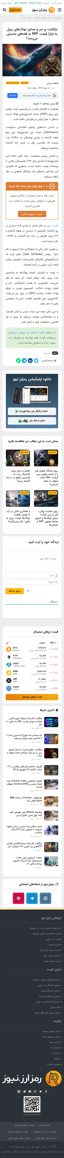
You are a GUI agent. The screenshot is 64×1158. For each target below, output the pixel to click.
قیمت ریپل (52, 226)
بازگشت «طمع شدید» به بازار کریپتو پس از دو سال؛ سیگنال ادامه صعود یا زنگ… (24, 753)
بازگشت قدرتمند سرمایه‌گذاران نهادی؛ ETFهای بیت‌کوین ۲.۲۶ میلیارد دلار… (24, 845)
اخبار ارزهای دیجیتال (51, 1031)
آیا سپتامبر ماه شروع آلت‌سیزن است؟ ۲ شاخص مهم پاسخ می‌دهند (24, 736)
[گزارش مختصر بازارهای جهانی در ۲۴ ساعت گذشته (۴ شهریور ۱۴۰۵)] (51, 770)
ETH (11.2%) (35, 3)
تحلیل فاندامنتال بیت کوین (48, 1002)
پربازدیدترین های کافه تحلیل (47, 1013)
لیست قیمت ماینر (52, 961)
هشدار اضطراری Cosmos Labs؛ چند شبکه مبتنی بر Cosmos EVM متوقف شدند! (24, 784)
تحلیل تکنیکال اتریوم (50, 991)
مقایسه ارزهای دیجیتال (18, 1131)
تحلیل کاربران (15, 10)
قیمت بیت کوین (52, 939)
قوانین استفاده (53, 1064)
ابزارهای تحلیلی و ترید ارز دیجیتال (44, 928)
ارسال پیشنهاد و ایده (51, 1037)
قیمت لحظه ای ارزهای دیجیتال (26, 332)
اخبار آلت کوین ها (13, 83)
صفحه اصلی (44, 1125)
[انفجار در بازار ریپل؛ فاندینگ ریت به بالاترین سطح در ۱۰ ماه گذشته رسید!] (18, 458)
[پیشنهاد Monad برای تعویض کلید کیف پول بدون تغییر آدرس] (51, 816)
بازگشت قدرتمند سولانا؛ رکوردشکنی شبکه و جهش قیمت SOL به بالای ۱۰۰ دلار (24, 721)
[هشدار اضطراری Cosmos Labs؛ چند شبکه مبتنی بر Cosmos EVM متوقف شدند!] (51, 784)
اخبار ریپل (24, 83)
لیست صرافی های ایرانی (46, 1138)
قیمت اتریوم (54, 944)
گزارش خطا (55, 1042)
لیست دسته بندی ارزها (50, 950)
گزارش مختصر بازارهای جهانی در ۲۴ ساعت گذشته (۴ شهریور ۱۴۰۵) (25, 768)
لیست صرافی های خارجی (18, 1138)
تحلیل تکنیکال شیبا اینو (49, 996)
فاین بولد (47, 353)
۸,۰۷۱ (54, 3)
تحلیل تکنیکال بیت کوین (49, 985)
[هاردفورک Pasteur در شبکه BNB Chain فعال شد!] (51, 801)
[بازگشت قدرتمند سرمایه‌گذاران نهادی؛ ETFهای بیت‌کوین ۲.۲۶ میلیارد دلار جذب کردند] (51, 847)
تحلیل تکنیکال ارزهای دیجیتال (46, 980)
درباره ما (56, 1053)
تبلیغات (56, 1059)
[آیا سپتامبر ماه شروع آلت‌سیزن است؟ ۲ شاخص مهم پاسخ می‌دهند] (51, 739)
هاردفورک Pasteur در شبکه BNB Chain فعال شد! (26, 799)
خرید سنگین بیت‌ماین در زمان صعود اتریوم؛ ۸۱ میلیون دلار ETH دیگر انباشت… (24, 829)
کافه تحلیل (55, 1007)
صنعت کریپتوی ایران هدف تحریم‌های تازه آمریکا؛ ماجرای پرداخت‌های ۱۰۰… (27, 861)
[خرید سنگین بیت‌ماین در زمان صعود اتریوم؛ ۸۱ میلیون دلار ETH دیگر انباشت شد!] (51, 830)
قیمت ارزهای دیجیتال (32, 697)
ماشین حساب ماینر (51, 955)
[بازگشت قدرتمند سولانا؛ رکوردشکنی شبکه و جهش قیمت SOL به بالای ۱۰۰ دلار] (51, 722)
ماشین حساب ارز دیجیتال (45, 1131)
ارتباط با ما (55, 1048)
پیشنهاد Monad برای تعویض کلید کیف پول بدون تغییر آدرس (25, 813)
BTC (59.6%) (21, 3)
